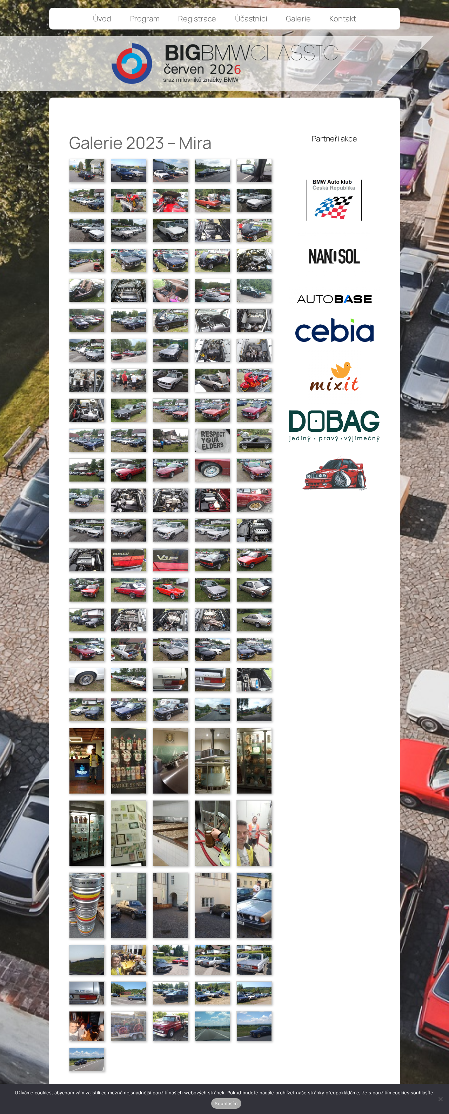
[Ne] (440, 1098)
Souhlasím (226, 1103)
